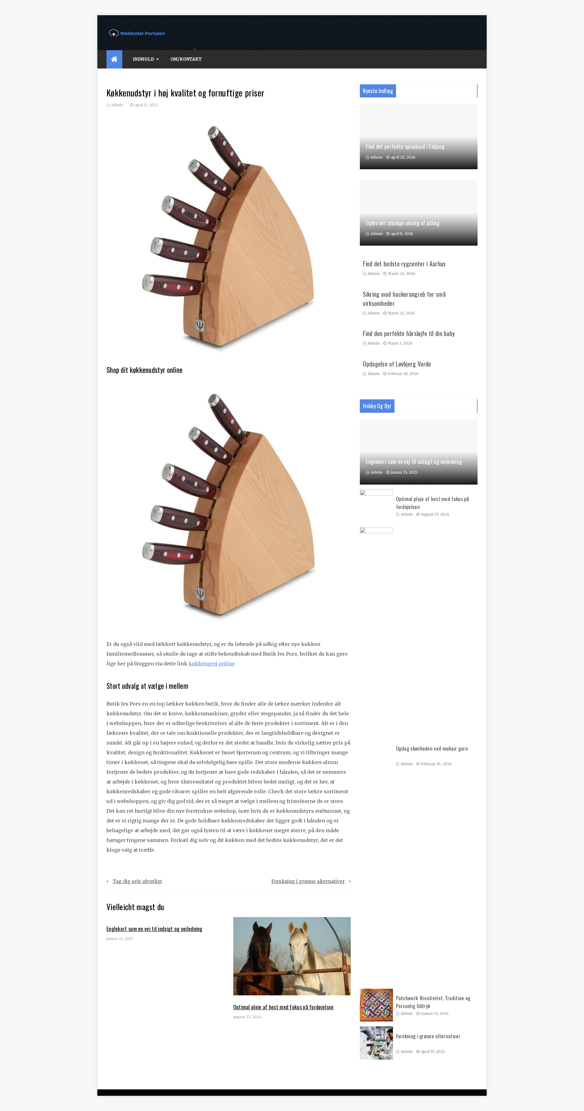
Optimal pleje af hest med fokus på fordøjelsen (283, 1007)
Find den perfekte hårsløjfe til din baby (409, 333)
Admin (117, 105)
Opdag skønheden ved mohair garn (432, 748)
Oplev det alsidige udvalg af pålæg (403, 223)
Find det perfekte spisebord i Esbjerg (405, 146)
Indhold (143, 59)
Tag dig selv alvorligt (137, 881)
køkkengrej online (212, 664)
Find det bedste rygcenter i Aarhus (404, 263)
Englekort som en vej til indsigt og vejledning (154, 929)
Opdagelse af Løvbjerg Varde (397, 363)
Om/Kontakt (186, 59)
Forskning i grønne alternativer (308, 881)
